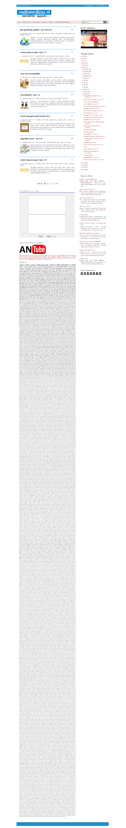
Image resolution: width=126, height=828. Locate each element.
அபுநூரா (28, 333)
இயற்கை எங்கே (38, 549)
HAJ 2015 (71, 464)
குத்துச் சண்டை (52, 413)
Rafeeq (72, 377)
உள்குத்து (53, 569)
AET (60, 376)
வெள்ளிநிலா (73, 452)
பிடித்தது (74, 433)
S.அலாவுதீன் (28, 277)
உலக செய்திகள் (63, 355)
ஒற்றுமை (49, 291)
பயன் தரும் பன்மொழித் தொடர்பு (62, 341)
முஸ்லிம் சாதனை (55, 370)
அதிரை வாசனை (40, 503)
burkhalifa (32, 475)
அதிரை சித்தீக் (72, 283)
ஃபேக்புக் (57, 491)
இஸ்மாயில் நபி (39, 355)
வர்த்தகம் (25, 449)
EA (56, 330)
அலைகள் (49, 523)
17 (72, 116)
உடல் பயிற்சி (67, 561)
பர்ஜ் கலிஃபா (71, 431)
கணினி (21, 324)
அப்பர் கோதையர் (34, 514)
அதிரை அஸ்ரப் (60, 497)
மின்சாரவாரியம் (22, 444)
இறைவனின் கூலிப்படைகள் (63, 553)
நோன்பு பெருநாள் (31, 301)
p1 (38, 277)
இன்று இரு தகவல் (61, 545)
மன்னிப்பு (64, 368)
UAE (70, 313)
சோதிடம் (43, 420)
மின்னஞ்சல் (59, 369)
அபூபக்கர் (49, 512)
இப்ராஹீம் (72, 547)
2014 (62, 312)
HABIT (66, 464)
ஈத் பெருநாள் (23, 335)
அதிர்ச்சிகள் (64, 505)
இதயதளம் (23, 541)
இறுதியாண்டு (48, 552)
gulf (66, 479)
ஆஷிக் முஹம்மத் (22, 395)
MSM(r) (53, 468)
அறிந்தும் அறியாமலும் (61, 391)
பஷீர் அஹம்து (37, 433)
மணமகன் (62, 438)
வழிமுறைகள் (55, 449)
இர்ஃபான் (67, 550)
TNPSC (52, 471)
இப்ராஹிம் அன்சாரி (30, 316)
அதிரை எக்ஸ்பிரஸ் (64, 385)
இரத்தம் (47, 316)
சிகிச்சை (50, 417)
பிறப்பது (52, 434)
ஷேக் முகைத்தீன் (64, 346)
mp (31, 484)
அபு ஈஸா (37, 287)
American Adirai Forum (69, 460)
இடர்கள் (38, 540)
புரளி (41, 342)
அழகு (40, 321)
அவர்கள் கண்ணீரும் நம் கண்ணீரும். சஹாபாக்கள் (52, 527)
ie (34, 277)
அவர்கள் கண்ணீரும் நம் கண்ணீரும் (47, 290)
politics (36, 382)
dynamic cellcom (45, 478)
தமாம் (20, 339)
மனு (73, 439)
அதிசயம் (55, 496)
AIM (39, 347)
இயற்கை (21, 323)
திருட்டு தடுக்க (62, 424)
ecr (56, 478)
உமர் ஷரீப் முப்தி (43, 563)
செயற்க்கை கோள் (64, 418)
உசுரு (39, 561)
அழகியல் (21, 526)
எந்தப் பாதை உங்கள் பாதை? (45, 404)
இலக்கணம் (67, 354)
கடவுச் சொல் (41, 408)
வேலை (28, 302)
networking (67, 381)
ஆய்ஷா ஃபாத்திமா (61, 536)
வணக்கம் (61, 319)
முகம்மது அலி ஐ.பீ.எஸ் (51, 298)
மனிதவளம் (58, 368)
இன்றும (28, 547)
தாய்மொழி (23, 424)
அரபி (33, 333)
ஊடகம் (27, 289)
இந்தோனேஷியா (36, 544)
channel (55, 475)
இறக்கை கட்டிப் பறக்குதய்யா (25, 552)
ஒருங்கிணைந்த (60, 405)
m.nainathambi (24, 483)
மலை (26, 343)
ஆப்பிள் (67, 535)
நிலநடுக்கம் (35, 429)
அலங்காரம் (23, 392)
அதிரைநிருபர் (44, 271)
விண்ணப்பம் (61, 373)
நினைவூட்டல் (64, 427)
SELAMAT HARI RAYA (28, 378)
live (28, 381)
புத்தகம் (21, 319)
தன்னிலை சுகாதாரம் (64, 421)
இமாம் (39, 548)
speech (42, 488)
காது (42, 304)
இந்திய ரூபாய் (61, 543)
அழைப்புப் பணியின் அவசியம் (61, 392)
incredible (57, 481)
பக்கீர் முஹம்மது (67, 430)
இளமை (48, 303)
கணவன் (50, 408)
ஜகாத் (72, 299)
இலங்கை (60, 398)
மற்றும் (53, 328)
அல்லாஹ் (28, 310)
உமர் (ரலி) (29, 563)
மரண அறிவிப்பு (64, 440)
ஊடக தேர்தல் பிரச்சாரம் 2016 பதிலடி (58, 570)
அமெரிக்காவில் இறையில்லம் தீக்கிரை (51, 516)
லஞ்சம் (52, 343)
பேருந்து (74, 436)
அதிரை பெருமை (28, 501)
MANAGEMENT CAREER (59, 466)
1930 (61, 457)
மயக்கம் (56, 440)
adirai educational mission (30, 474)
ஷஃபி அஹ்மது (54, 289)
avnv (25, 348)
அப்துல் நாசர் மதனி (67, 513)
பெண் (49, 342)
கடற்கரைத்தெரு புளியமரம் (31, 408)
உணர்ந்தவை (46, 400)
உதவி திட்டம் (66, 400)
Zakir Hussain (22, 287)
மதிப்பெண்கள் (39, 439)
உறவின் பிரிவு (36, 566)
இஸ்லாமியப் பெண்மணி (57, 303)
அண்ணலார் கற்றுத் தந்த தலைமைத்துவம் (31, 275)
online (67, 484)
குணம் (68, 357)
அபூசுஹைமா (65, 389)
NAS (68, 377)
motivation (55, 381)
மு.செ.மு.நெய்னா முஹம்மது (42, 444)
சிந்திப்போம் (35, 311)
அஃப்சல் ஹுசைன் (66, 383)
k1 (25, 279)
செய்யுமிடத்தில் (22, 420)
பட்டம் (32, 365)
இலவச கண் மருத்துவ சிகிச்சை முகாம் (63, 554)
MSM (61, 266)
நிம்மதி (58, 364)
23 (36, 347)
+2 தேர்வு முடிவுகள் (27, 376)
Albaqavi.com (60, 460)
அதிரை (22, 265)
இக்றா (26, 540)
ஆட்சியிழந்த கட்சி (32, 534)
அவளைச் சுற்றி (71, 527)
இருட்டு (39, 550)
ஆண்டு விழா (71, 534)
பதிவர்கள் (50, 431)
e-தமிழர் (52, 478)
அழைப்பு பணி (61, 526)
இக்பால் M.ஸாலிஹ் (64, 270)
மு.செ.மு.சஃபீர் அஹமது (42, 293)
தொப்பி (21, 364)
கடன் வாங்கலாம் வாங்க (59, 407)
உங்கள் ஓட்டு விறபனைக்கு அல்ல (67, 560)
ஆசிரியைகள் (35, 532)
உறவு (73, 323)
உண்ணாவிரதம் (34, 562)
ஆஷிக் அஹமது (46, 352)
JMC (56, 465)
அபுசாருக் (73, 350)
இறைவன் (40, 398)
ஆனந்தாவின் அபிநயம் (34, 535)
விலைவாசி (71, 345)
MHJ (34, 291)
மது (73, 342)
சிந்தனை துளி (68, 417)
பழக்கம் (72, 341)
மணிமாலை (73, 438)
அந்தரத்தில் (69, 506)
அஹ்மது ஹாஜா (68, 530)
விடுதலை (50, 373)
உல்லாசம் (28, 569)
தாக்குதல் (67, 422)
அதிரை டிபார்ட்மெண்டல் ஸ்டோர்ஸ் (55, 500)
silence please (62, 382)
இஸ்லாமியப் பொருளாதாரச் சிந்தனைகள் (66, 274)
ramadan (50, 382)
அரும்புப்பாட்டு (26, 521)
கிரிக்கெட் (74, 412)
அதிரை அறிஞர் (51, 332)
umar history (58, 320)
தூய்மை (45, 425)
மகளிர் (53, 438)
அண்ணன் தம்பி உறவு (23, 496)
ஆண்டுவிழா (21, 535)
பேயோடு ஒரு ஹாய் (62, 342)
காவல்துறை (47, 412)
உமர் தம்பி (71, 271)
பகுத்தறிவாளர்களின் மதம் (46, 430)
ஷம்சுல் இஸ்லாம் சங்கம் (54, 346)
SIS (54, 470)
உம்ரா (71, 563)
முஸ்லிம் (34, 312)
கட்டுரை (60, 335)
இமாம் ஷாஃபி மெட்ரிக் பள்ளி (39, 303)
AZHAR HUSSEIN (43, 460)
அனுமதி (36, 508)
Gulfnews (61, 464)
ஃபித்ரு (52, 348)
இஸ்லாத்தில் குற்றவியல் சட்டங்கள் (50, 399)
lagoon (67, 482)
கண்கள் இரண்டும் (58, 98)
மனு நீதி (71, 294)
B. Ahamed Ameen (28, 313)
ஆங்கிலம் (58, 333)
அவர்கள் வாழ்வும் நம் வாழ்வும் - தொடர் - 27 (33, 52)
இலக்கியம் (39, 334)
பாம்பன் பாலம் (56, 433)
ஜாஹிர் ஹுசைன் (51, 266)
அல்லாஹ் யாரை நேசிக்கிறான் (30, 525)
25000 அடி (56, 459)
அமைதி (38, 351)
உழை (33, 570)
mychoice (61, 381)
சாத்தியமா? (35, 417)
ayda (66, 474)
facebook (62, 380)
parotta (25, 486)
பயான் (60, 365)
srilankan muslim (49, 488)
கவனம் (26, 411)
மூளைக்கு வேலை (33, 447)
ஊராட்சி (36, 571)
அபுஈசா (68, 350)
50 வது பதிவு (66, 459)
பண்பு (46, 431)
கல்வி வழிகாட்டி (72, 335)
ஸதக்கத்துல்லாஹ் (53, 453)
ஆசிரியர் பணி (39, 394)
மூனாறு (27, 447)
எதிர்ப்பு (44, 335)
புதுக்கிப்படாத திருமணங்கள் (68, 435)
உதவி (54, 236)
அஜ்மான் (43, 493)
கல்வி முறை (57, 409)
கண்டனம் (26, 324)
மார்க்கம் (63, 443)
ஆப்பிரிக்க (62, 535)
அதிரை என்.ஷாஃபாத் (26, 290)
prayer (41, 382)
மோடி (42, 372)
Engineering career (32, 464)
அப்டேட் (74, 512)
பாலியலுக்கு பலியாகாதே (62, 326)
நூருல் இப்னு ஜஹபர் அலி (44, 429)
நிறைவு (20, 341)
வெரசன (61, 452)
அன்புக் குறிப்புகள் (62, 509)
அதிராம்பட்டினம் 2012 (23, 497)
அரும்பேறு (33, 521)
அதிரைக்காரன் (60, 302)
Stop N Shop (35, 471)
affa (51, 378)
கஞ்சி (36, 407)
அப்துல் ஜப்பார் (58, 513)
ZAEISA (42, 302)
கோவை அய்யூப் (29, 338)
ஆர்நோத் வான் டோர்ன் (28, 538)
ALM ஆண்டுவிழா (30, 460)
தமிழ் (61, 279)
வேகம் (44, 374)
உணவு (51, 77)
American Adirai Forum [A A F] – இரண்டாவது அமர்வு (30, 461)
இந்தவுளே (61, 541)
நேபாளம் (68, 429)
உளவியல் (40, 569)
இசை (54, 352)
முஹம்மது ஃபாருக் (23, 295)
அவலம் (65, 527)
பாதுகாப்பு (26, 342)
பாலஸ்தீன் (59, 306)
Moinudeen (59, 468)
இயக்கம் (56, 396)
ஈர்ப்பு (45, 560)
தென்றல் (50, 425)
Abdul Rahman (52, 460)
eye (58, 380)
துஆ (20, 301)
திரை (73, 424)
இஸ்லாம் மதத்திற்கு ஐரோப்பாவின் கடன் (52, 558)
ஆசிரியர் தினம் (34, 286)
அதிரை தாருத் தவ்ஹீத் (34, 279)
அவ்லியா (30, 528)
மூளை (72, 370)
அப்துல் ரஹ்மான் (45, 287)
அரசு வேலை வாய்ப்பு (64, 518)
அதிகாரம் (38, 496)
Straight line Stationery (44, 471)
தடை (33, 317)
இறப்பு (34, 552)
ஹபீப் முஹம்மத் (57, 455)
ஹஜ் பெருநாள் (25, 286)
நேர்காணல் (28, 430)
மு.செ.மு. (66, 369)
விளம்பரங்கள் (35, 452)
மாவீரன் (72, 443)
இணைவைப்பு (73, 540)
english (26, 479)
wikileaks (27, 491)
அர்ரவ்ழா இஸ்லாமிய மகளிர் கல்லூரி (48, 391)
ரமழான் (74, 285)
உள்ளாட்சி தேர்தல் (23, 356)
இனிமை (62, 544)
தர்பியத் (25, 363)
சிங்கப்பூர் (69, 360)
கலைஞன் (45, 409)
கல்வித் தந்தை (42, 357)
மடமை (57, 438)
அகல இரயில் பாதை (64, 348)
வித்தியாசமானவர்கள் (71, 373)
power (61, 486)
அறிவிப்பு (60, 351)
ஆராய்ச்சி (72, 394)
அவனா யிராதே (22, 394)
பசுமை (20, 431)
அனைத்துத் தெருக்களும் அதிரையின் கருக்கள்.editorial (51, 508)
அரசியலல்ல (68, 517)
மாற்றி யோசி (66, 328)
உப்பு (21, 563)
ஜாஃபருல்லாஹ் (22, 421)
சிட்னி (43, 338)
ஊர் (30, 403)
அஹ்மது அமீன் (53, 530)
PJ (19, 470)
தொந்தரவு (72, 425)
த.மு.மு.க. (54, 361)
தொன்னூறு (21, 426)
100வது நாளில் (32, 457)
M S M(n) (23, 466)
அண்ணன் (72, 495)
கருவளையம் (65, 98)
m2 (21, 315)
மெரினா (40, 447)
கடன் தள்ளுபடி (50, 407)
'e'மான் (52, 456)
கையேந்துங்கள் (24, 414)
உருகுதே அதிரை (71, 565)
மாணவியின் (38, 443)
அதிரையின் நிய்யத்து (23, 504)
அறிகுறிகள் (33, 522)
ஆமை (29, 536)
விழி (73, 329)
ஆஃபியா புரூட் (26, 531)
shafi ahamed (37, 348)
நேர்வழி (68, 364)
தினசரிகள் (37, 363)
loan (65, 283)
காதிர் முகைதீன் (58, 357)
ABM (56, 376)
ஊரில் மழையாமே (32, 335)
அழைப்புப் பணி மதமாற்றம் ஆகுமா (59, 287)
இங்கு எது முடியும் (32, 540)
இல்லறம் (36, 556)
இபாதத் (72, 333)
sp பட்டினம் (37, 488)
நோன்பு (61, 285)
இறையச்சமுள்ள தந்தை (23, 553)
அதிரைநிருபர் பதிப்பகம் (24, 297)
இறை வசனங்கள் (56, 552)
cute (33, 380)
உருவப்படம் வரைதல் (46, 402)
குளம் (22, 359)
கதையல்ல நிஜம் (71, 408)
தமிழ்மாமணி (26, 339)
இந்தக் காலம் (47, 541)
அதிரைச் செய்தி (57, 503)
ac (51, 473)
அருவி (54, 521)
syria (40, 332)
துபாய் (67, 279)
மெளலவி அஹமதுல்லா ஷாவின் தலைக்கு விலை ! (35, 116)
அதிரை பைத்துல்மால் (61, 332)
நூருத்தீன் (73, 279)
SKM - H (38, 320)
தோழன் (52, 339)
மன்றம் (52, 440)
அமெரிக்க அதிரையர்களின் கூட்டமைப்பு (34, 516)
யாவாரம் (69, 447)
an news (65, 378)
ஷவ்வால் (35, 453)
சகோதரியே (56, 291)
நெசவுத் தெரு (57, 429)
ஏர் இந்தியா (38, 405)
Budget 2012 (26, 462)
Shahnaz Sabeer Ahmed (61, 313)
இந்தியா (23, 283)
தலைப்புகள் (44, 22)
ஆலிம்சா (56, 538)
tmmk (47, 348)
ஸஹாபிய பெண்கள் (69, 374)
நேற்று (69, 142)
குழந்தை (28, 311)
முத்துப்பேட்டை (22, 370)
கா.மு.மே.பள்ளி (24, 337)
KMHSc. (39, 377)
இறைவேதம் (25, 554)
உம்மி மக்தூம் (65, 563)
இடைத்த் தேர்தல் (59, 540)
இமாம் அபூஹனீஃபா (45, 548)
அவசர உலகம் (33, 527)
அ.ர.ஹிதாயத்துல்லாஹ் (57, 383)
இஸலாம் (63, 556)
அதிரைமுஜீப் (65, 503)
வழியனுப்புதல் (62, 449)
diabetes (42, 380)
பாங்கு (20, 342)
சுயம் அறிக (53, 418)
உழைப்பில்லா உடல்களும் (66, 402)
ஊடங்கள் (27, 571)
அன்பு (57, 509)
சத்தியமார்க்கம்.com (68, 290)
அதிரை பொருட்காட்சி (46, 501)
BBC (62, 461)
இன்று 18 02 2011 (53, 545)
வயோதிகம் (68, 448)
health (25, 481)
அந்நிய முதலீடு (73, 387)
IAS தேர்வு (31, 377)
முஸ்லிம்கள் (44, 446)
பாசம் (46, 326)
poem (54, 302)
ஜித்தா (28, 421)
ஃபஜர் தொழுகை (42, 491)
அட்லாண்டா (51, 495)
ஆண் (50, 534)
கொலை (46, 414)
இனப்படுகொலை (49, 544)
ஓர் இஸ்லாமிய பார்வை (29, 407)
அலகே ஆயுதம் (42, 523)
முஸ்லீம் (49, 446)
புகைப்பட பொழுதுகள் (33, 435)
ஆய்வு (55, 297)
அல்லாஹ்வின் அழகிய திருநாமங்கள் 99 (46, 525)
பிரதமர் (35, 434)
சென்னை (51, 294)
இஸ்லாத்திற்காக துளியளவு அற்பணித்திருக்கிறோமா (40, 323)
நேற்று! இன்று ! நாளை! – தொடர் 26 (31, 138)
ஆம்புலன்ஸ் (21, 352)
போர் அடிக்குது (42, 438)
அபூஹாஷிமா (21, 390)
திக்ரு (28, 424)
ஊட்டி (26, 403)
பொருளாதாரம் (24, 328)
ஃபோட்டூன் (68, 491)
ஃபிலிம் (53, 491)
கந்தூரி (23, 285)
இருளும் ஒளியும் (51, 550)
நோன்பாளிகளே (22, 282)
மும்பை (33, 446)
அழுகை (49, 526)
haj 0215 (70, 479)
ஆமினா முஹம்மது (22, 536)
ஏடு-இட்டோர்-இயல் (60, 281)
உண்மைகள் (28, 34)
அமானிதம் (37, 390)
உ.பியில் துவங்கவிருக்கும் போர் (54, 560)
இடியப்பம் (46, 540)
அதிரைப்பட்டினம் (30, 387)
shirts (22, 488)
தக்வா (60, 325)
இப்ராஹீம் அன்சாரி (40, 316)
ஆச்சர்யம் (49, 532)
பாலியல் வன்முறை (31, 367)
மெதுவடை (21, 372)
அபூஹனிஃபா (68, 512)
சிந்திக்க (28, 291)
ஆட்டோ (59, 394)
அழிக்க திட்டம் (43, 526)
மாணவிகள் (32, 443)
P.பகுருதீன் (49, 142)
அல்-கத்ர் (61, 523)
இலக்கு (31, 554)
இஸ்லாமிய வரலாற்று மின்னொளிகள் (26, 558)
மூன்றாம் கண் (34, 329)
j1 (72, 270)
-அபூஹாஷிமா (27, 347)
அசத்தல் (21, 493)
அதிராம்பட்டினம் (35, 350)
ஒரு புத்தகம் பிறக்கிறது (35, 294)
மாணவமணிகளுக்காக (23, 443)
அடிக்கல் (72, 493)
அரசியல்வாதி (22, 391)
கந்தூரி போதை (62, 316)
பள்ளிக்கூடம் (22, 312)
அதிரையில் (58, 504)
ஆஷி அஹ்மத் (53, 539)
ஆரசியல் (69, 536)
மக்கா (31, 319)
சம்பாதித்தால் (66, 416)
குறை (65, 413)
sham (61, 487)
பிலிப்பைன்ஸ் (69, 434)
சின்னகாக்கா (42, 311)
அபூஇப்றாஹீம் (43, 512)
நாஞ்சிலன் (42, 364)
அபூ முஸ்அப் (57, 389)
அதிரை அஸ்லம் (68, 497)
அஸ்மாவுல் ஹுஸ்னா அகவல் (50, 528)
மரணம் (67, 285)
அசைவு (25, 493)
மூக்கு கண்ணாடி (65, 370)
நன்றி (60, 311)
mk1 (50, 381)
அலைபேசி (38, 392)
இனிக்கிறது (56, 544)
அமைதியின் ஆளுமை (64, 516)
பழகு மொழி (64, 286)
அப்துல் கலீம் (51, 513)
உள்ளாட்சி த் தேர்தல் (70, 569)
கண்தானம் (64, 408)
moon (52, 320)
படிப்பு (40, 289)
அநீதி (67, 387)
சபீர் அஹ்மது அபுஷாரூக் (24, 325)
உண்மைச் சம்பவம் (42, 562)
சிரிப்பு (33, 418)
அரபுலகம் (35, 519)
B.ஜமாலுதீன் (57, 461)
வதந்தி (55, 372)
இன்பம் (36, 545)
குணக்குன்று (44, 413)
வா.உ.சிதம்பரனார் (70, 449)
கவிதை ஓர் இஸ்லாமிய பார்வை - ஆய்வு (50, 286)
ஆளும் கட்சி (71, 538)
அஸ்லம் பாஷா (64, 528)
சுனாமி (22, 361)
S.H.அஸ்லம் (40, 470)
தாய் (64, 325)
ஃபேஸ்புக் (62, 491)
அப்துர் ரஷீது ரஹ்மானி (25, 513)
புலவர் (31, 436)
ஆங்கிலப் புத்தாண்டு (53, 321)
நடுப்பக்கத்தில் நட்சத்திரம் (31, 426)
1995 (48, 376)
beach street (22, 475)
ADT (44, 275)
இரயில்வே (65, 549)
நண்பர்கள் (28, 306)
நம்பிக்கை (72, 339)
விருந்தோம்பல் (30, 374)
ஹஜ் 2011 (38, 455)
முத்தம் (22, 446)
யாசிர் (52, 293)
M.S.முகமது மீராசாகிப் (47, 466)
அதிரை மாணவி (71, 501)
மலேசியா (72, 306)
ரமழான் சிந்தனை (70, 301)
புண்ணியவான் (52, 367)
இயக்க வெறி (71, 548)
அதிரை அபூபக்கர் (52, 497)
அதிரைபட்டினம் (22, 387)
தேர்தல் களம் (61, 425)
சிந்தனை (21, 291)
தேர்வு (67, 425)
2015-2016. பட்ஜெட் (44, 459)
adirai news (40, 474)
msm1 (43, 484)
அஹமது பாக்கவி (72, 528)
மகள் (26, 368)
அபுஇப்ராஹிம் (22, 333)
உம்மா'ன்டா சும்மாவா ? (57, 563)
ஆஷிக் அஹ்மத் (61, 539)
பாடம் (43, 433)
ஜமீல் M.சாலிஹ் (65, 282)
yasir (30, 383)
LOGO (69, 465)
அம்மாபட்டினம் (43, 390)
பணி (42, 431)
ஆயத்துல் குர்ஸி (41, 536)
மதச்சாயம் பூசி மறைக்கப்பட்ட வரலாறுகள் (58, 277)
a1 (31, 274)
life (71, 482)
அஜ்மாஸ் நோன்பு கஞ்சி (51, 493)
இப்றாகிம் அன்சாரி (22, 548)
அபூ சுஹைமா (30, 512)
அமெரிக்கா (42, 297)
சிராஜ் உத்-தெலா (26, 418)
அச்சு (34, 385)
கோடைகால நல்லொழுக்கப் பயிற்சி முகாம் (63, 414)
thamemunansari (28, 490)
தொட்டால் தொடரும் (71, 325)
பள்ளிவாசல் (42, 306)
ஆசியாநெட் (21, 532)
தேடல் (24, 301)
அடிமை (20, 495)
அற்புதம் (74, 391)
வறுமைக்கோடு (32, 449)
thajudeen (21, 490)
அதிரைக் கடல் (49, 503)
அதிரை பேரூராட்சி (36, 501)
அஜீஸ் (39, 493)
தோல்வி (47, 339)
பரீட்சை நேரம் (64, 431)
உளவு (60, 402)
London (74, 465)
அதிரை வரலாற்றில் (23, 503)
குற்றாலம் (74, 357)
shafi (56, 382)
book (70, 378)
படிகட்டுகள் (33, 298)
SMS (23, 299)
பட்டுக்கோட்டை (36, 431)
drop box (38, 478)
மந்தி (59, 439)
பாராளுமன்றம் (22, 367)
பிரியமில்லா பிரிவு (46, 434)
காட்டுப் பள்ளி (60, 411)
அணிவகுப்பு (57, 495)
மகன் (69, 342)
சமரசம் (36, 416)
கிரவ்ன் (74, 316)
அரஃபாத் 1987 (44, 517)
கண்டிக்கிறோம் (57, 408)
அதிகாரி (43, 496)
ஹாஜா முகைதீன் (70, 455)
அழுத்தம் (52, 392)
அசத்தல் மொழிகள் (27, 385)
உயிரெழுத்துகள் (34, 565)
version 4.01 (61, 490)
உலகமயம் (46, 567)
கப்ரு (31, 409)
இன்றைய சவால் (65, 333)
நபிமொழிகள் (66, 311)
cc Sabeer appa (48, 475)
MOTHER (40, 468)
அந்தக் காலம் (62, 506)
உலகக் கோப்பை (39, 567)
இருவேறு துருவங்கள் (60, 550)
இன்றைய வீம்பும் (35, 547)
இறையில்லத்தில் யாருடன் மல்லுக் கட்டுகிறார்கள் (46, 553)
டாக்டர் (48, 361)
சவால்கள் (25, 417)
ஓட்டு (56, 316)
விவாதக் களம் (38, 374)
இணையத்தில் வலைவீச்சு (33, 395)
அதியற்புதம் (61, 496)
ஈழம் (35, 400)
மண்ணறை (42, 328)
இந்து (24, 544)
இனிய (66, 544)
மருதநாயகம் (21, 442)
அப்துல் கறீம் (44, 513)
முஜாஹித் (68, 444)
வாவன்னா (73, 277)
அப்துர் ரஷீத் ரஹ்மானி (36, 513)
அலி (27, 392)
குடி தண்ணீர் (37, 413)
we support (67, 490)
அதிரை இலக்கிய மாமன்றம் (31, 499)
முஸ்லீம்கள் (41, 319)
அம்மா (72, 308)
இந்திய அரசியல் (67, 541)
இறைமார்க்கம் (71, 552)
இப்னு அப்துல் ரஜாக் (46, 279)
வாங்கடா (26, 451)
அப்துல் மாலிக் (66, 308)
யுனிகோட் (32, 281)
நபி (37, 364)
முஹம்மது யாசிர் (63, 298)
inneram (21, 482)
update (51, 490)
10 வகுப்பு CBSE (24, 457)
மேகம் (37, 372)
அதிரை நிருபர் (45, 315)
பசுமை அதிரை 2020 (27, 431)
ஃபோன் (22, 492)
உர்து (31, 566)
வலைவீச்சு (44, 449)
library (24, 381)
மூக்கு (56, 319)
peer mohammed (29, 382)
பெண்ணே (62, 436)
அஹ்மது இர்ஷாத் (27, 303)
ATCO (36, 460)
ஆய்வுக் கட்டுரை (29, 352)
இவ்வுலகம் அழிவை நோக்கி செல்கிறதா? (33, 399)
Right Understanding (30, 470)
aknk (45, 295)
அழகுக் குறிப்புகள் (35, 526)
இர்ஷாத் (53, 354)
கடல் (60, 356)
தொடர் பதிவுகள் (36, 22)
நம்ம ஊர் (65, 426)
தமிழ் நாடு (72, 421)
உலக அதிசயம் (31, 567)
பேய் (75, 367)
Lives (48, 377)
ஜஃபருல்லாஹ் (59, 420)
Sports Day (27, 471)
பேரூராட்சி (28, 293)
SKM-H (47, 308)
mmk (66, 483)
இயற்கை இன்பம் (39, 285)
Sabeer (21, 289)
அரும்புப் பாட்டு (29, 299)
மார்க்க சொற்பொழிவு (40, 369)
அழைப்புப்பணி (71, 392)
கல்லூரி (69, 316)
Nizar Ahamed (63, 469)
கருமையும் (36, 409)
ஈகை (66, 334)
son (33, 488)
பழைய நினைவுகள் (51, 306)
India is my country (38, 465)
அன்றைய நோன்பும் (33, 510)
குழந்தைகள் (60, 324)
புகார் (75, 434)
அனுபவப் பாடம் (30, 508)
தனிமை (72, 338)
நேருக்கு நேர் (21, 430)
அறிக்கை (55, 351)
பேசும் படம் (44, 277)
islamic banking (48, 482)
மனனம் (69, 439)
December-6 (65, 376)
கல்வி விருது (64, 409)
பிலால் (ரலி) (63, 434)
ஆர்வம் (36, 538)
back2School (71, 474)
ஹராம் (20, 376)
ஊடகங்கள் (21, 571)
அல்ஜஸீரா (67, 523)
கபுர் (27, 409)
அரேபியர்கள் (59, 521)
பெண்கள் (24, 281)
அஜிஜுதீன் (21, 350)
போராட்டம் (36, 328)
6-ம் (73, 459)
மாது (44, 443)
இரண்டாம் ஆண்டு (57, 549)
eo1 (49, 33)
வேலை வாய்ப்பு (51, 374)
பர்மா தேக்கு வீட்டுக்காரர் (24, 433)
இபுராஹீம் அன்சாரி (67, 33)
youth (34, 383)
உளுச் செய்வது (46, 569)
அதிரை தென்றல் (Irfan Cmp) (33, 315)
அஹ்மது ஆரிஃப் (51, 333)
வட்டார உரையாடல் (55, 329)
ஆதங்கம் (59, 315)
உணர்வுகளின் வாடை (103, 5)
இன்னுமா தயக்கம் (30, 545)
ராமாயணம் (35, 448)
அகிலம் (66, 492)
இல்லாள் (48, 556)
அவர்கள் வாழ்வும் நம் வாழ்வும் (53, 56)
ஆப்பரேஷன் (56, 535)
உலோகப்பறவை (22, 569)
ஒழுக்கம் (72, 405)
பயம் (57, 365)
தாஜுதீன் (62, 56)
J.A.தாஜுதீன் (50, 465)
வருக (20, 449)
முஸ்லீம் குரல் (54, 446)
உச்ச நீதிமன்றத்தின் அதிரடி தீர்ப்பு (47, 561)
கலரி (41, 409)
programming (67, 486)
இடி (42, 540)
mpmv (35, 484)
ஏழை (43, 405)
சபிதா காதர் (71, 359)
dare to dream (67, 477)
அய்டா (38, 517)
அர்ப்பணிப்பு (26, 522)
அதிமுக (50, 385)
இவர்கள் (21, 399)
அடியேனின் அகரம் (43, 495)
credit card (44, 477)
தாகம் (63, 422)
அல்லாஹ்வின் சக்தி (59, 525)
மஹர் (22, 369)
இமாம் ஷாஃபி (59, 548)
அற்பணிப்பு (36, 523)
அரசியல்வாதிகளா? (46, 518)
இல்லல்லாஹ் (42, 556)
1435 (44, 457)
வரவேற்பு (61, 372)
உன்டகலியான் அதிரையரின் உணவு (62, 562)
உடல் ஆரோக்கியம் (59, 561)
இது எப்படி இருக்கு (30, 541)
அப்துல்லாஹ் (26, 514)
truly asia (42, 490)
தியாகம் (56, 424)
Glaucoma (55, 464)
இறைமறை (64, 552)
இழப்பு (33, 355)
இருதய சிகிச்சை (71, 396)
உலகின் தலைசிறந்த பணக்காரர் (67, 567)
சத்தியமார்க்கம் (48, 304)
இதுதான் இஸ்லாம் (49, 395)
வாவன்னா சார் (44, 451)
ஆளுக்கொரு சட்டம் (64, 538)
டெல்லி (67, 338)
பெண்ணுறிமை (56, 436)
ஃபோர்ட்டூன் (27, 492)
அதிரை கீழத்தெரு (32, 500)
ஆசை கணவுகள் (42, 532)
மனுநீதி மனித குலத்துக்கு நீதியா (26, 440)
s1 (65, 293)
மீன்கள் (28, 444)
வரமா (73, 448)
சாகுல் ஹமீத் (51, 360)
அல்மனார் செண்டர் (45, 392)
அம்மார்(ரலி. (21, 517)
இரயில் (48, 354)
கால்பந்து (23, 311)
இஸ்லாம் (51, 22)
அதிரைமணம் (37, 387)
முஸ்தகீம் (38, 446)
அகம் (57, 348)
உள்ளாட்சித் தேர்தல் (23, 570)
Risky (20, 378)
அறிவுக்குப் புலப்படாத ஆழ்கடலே (25, 523)
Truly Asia (58, 471)
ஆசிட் (33, 394)
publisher (74, 486)
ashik (74, 313)
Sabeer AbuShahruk (35, 295)
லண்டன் (57, 343)
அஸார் (35, 528)
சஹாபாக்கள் (37, 338)
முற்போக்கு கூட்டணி (44, 370)
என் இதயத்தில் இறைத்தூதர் (52, 282)
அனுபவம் (71, 293)
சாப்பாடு (57, 360)
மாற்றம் (38, 343)
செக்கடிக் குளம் (56, 338)
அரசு (27, 391)
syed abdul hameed (59, 488)
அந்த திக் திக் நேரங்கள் (53, 506)
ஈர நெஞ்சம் (36, 560)
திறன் (66, 363)
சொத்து (37, 420)
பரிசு (73, 365)
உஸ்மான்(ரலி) (43, 570)
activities (55, 473)
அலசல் (49, 297)
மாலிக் (27, 307)
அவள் (20, 528)
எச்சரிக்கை (30, 283)
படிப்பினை (21, 365)
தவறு (59, 422)
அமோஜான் (72, 516)
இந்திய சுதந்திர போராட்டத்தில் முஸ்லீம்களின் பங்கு (35, 543)
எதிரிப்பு (70, 403)
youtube (35, 491)
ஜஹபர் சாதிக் (71, 420)
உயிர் (40, 565)
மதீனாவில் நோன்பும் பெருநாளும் (50, 439)
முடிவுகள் (74, 444)
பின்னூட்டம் (23, 434)
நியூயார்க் (70, 427)
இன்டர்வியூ (23, 545)
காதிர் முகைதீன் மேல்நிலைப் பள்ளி (68, 310)
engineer (21, 479)
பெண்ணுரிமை (73, 326)
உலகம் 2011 (54, 402)
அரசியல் (53, 33)
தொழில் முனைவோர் (24, 298)
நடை (57, 339)
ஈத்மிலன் (74, 558)
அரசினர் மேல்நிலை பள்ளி (59, 517)
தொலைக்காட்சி (24, 326)
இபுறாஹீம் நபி (22, 334)
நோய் (73, 364)
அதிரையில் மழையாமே (32, 505)
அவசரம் (72, 351)
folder (43, 479)
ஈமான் (31, 400)
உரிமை (39, 402)
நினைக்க (53, 364)
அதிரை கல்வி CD (54, 499)
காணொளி (34, 289)
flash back (68, 380)
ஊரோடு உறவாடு (43, 571)
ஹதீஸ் (33, 302)
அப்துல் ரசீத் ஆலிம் (29, 390)
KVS (65, 465)
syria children (67, 488)
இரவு (26, 323)
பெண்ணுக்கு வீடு (48, 436)
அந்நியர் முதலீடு (24, 389)
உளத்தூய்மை (34, 569)
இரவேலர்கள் (71, 549)
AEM (33, 320)
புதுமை (20, 436)
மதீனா (36, 368)
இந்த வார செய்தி (39, 541)
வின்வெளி (23, 374)
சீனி (48, 418)
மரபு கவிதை (65, 306)
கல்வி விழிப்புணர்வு (24, 271)
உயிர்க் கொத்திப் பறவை (47, 565)
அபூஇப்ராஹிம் (28, 321)
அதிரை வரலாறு (43, 350)
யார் (43, 343)
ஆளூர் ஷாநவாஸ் (38, 539)
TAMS (66, 347)
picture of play (51, 486)
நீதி (37, 326)
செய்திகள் (72, 418)
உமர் (24, 563)
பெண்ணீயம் (41, 436)
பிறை (31, 342)
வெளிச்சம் (67, 452)
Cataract (59, 462)
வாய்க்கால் (37, 451)
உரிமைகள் (55, 565)
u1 (24, 315)
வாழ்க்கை (63, 329)
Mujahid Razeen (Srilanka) (26, 469)
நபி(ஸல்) (59, 426)
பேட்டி (51, 301)
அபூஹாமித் (72, 389)
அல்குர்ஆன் (21, 310)
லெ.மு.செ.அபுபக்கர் (65, 343)
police (57, 486)
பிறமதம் (57, 434)
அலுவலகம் (32, 392)
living (74, 482)
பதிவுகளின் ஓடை (89, 5)
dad (61, 477)
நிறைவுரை (30, 429)
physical (45, 486)
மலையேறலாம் (32, 343)
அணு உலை (39, 385)
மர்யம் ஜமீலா (28, 442)
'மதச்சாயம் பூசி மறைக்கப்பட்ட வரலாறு (63, 456)
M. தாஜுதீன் (62, 330)
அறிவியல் (35, 321)
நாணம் (42, 427)
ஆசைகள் (50, 394)
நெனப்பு (63, 429)
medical (50, 483)
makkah (41, 483)
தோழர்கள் (26, 364)
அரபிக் (70, 518)
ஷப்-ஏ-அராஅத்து (29, 453)
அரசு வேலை (32, 391)
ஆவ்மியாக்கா (46, 539)
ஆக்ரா (73, 531)
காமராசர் (33, 412)
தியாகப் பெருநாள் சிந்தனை (47, 424)
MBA (68, 466)
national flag (57, 484)
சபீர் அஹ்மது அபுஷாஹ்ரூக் (52, 285)
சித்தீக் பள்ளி (61, 417)
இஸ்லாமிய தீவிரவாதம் (42, 557)
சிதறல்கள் (55, 417)
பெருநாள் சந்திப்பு (68, 367)
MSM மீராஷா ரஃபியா (71, 330)
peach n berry (32, 486)
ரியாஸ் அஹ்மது (42, 448)
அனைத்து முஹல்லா (34, 389)
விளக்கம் (45, 312)
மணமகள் (68, 438)
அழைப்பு (45, 321)
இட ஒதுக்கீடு (60, 352)
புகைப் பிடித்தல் (24, 435)
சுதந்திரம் (49, 338)
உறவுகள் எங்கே (52, 566)
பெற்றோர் (41, 298)
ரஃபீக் (57, 293)
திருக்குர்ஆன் (59, 363)
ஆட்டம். (38, 534)
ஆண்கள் (54, 534)
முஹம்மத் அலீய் (62, 446)
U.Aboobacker (65, 471)
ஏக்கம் (66, 297)
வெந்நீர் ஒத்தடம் (55, 452)
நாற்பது (52, 427)
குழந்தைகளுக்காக (64, 337)
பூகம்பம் (35, 436)
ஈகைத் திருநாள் (72, 334)
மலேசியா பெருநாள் (59, 442)
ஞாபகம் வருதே (34, 421)
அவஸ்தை (25, 528)
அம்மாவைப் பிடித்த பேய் (30, 517)
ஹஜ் (64, 278)
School (68, 470)
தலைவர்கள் (53, 422)
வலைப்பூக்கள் (33, 345)
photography (39, 486)
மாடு (27, 369)
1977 (32, 347)
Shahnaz (37, 378)
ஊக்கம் (30, 356)
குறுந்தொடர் (44, 299)
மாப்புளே (53, 443)
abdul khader (39, 473)
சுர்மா (58, 418)
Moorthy (65, 468)
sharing (65, 487)
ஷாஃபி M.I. (46, 453)
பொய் (22, 368)
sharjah (70, 487)
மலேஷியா (21, 343)
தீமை (27, 425)
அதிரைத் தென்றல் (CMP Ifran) (56, 386)
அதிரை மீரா (71, 332)
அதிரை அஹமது (59, 295)
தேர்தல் (21, 279)
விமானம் (25, 452)
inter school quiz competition (30, 482)
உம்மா (27, 402)
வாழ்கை (44, 345)
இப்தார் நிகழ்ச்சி (58, 547)
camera (25, 380)
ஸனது (60, 453)
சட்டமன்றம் (66, 324)
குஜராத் (26, 413)
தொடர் (57, 294)
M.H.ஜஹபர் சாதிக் (64, 289)
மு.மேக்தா (51, 444)
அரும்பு (70, 519)
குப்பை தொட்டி (59, 413)
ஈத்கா (27, 400)
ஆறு (52, 538)
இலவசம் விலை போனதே (49, 334)
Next (56, 183)
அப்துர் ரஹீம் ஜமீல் (30, 351)
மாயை (58, 443)
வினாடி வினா (22, 302)
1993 (24, 459)
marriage (45, 381)
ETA (69, 462)
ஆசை (45, 394)
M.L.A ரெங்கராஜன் (37, 466)
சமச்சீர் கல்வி (30, 416)
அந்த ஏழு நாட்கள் (43, 506)
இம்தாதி (65, 548)
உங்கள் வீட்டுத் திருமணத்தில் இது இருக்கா (27, 561)
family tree (38, 479)
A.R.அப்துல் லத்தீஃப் (69, 312)
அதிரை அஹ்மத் (51, 275)
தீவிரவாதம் (71, 363)
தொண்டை (54, 311)
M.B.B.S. (29, 466)
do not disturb (49, 380)
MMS (35, 468)
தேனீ (23, 278)
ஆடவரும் (64, 532)
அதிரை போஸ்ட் (56, 501)
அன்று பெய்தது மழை (23, 510)
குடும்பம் (46, 337)
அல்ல (20, 525)
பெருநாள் (46, 289)
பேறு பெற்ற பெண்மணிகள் (63, 275)
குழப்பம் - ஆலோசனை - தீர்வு (36, 359)
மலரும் (69, 368)
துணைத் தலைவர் (33, 425)
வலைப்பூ (38, 449)
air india (55, 378)
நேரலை (72, 429)
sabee (37, 487)
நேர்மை (63, 364)
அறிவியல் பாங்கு (70, 522)
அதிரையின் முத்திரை (46, 387)
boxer (27, 475)
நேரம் (32, 341)
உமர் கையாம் (35, 563)
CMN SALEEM (45, 347)
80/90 (52, 376)
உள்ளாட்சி (62, 569)
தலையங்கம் (42, 422)
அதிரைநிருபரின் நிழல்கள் (69, 386)
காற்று (38, 412)
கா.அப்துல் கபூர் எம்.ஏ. (46, 411)
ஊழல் (52, 316)
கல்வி (63, 271)
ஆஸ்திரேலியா (63, 321)
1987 (20, 459)
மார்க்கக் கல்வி (51, 369)
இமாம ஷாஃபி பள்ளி (32, 548)
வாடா (32, 373)
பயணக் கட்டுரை (50, 365)
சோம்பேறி (48, 420)
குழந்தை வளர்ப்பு (54, 337)
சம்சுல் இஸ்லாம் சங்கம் (29, 360)
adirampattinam (47, 474)
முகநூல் (72, 369)
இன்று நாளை (23, 547)
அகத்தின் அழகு (60, 492)
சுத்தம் (74, 360)
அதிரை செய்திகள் (37, 266)
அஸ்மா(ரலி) (71, 163)
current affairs (56, 477)
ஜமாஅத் (65, 420)
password (21, 382)
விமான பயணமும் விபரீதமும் (64, 451)
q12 (46, 382)
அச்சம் (72, 348)
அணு (63, 495)
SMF (28, 278)
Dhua (62, 347)
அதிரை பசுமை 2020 (29, 386)
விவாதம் (61, 307)
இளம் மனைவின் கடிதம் (55, 556)
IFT (32, 465)
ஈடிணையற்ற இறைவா (66, 558)
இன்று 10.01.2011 (43, 545)
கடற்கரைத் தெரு (25, 304)
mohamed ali (26, 484)
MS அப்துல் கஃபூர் (47, 468)
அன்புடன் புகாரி (71, 509)
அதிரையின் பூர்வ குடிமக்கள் (34, 504)
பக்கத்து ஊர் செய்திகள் (57, 430)
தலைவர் (48, 422)
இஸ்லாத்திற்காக (22, 557)
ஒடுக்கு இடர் (47, 356)
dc (73, 477)
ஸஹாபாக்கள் (52, 312)
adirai (53, 283)
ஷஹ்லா (40, 453)
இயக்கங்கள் (21, 549)
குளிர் (27, 359)
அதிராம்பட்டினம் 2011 (69, 496)
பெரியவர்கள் (68, 436)
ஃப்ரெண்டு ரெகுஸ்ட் (35, 492)
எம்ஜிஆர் (41, 356)
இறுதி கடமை (26, 398)
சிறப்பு (37, 418)
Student (42, 378)
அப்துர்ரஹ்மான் (58, 308)
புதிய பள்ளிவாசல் (48, 435)
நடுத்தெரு (33, 364)
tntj (68, 382)
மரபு (33, 293)
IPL (35, 377)
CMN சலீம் (33, 462)
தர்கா (20, 363)
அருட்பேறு (60, 519)
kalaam (54, 482)
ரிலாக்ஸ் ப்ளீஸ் (50, 448)
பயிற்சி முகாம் (67, 365)
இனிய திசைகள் (72, 544)
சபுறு (26, 416)
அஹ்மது (46, 530)
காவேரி (53, 412)
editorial (59, 283)
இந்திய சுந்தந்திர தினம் (52, 543)
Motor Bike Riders (62, 377)
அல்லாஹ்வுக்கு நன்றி (70, 525)
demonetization (22, 478)
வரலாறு (71, 287)
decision (37, 380)
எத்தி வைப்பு (28, 404)
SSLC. (63, 470)
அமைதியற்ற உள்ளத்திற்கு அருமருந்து (45, 268)
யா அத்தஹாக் (53, 447)
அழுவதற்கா (55, 526)
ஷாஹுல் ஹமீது (23, 270)
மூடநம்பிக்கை (27, 329)
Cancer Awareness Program (49, 462)
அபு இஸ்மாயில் (61, 350)
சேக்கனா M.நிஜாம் (40, 283)
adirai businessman (67, 473)
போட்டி (30, 328)
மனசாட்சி (64, 439)
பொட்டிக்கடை (23, 438)
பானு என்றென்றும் (49, 433)
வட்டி (51, 372)
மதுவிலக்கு (42, 368)
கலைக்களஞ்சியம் (34, 304)
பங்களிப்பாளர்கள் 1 (26, 22)
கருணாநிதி (26, 357)
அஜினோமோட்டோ (32, 493)
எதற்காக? (65, 403)
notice (63, 484)
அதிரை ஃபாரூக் (44, 497)
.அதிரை (74, 456)
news (73, 381)
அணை (67, 495)
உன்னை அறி (73, 562)
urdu (56, 490)
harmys (31, 287)
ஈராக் (41, 560)
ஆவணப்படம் (38, 352)
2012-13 (33, 459)
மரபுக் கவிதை (71, 440)
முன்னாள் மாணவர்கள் (33, 370)
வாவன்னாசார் (43, 373)
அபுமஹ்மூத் (59, 510)
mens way (56, 483)
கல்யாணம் (51, 409)
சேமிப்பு (55, 325)
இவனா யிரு (71, 398)
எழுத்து (20, 405)
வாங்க (27, 373)
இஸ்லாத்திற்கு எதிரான (31, 557)
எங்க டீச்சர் (45, 403)
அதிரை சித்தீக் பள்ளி (42, 500)
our (71, 484)
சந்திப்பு (72, 324)
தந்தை (59, 361)
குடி (64, 357)
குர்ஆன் (53, 324)
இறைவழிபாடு (46, 398)
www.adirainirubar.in (23, 383)
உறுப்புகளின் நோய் (22, 567)
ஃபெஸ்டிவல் (39, 383)
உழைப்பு (37, 570)
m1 (48, 320)
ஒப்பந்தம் (53, 405)
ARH (74, 307)
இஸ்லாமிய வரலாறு (70, 557)
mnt (21, 484)
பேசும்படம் (64, 294)
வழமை (49, 449)
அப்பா (35, 290)
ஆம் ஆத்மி (34, 536)
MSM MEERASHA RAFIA (26, 308)
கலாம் (71, 297)
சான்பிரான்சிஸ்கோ (42, 417)
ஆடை (55, 394)
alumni (60, 378)
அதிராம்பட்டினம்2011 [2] (34, 497)
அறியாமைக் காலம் (46, 522)
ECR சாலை (72, 376)
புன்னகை (36, 342)
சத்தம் (22, 416)
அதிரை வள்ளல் (32, 503)
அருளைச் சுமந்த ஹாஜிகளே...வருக (44, 521)
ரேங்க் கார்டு (57, 448)
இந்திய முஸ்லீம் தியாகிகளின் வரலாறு (63, 395)
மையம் (48, 447)
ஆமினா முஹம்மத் (23, 294)
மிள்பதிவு (61, 77)
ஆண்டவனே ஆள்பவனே (62, 534)
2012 (58, 312)
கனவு (31, 324)
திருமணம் (38, 317)
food (73, 380)
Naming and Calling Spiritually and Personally (48, 469)
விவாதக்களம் (72, 298)
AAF (20, 460)
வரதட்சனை (25, 345)
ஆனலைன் (43, 535)
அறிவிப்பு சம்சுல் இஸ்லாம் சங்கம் (58, 522)
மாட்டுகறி (32, 369)
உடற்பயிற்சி (40, 400)
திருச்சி (37, 339)
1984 (73, 457)
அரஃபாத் (49, 351)
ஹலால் (63, 455)
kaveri (59, 482)
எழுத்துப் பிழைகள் (67, 303)
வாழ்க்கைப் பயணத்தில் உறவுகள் (46, 307)
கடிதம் (49, 335)
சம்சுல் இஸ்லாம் (59, 416)
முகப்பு (18, 22)
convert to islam (28, 477)
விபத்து (56, 307)
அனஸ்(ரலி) (23, 508)
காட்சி (54, 411)
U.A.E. (47, 378)
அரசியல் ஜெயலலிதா (70, 390)
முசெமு (63, 444)
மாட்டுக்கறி (59, 328)
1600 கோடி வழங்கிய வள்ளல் (52, 457)
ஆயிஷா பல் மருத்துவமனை (51, 536)
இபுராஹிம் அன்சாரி (47, 281)
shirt (75, 487)
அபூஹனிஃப (62, 512)
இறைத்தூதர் (60, 354)
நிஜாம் (47, 364)
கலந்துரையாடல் (34, 357)
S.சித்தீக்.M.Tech (47, 470)
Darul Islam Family (55, 347)
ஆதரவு (27, 535)
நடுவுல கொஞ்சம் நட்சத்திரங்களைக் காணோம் (47, 426)
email (66, 478)
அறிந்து (39, 522)
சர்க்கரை (72, 416)
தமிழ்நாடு (21, 422)
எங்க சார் (40, 403)
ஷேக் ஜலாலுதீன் (59, 374)
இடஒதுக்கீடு (71, 321)
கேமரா (72, 337)
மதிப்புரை (32, 439)
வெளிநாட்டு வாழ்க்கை (42, 346)
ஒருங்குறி (67, 405)
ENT (20, 377)
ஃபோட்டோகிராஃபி (47, 383)
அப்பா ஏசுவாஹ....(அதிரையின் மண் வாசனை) (48, 514)
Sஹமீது (74, 282)
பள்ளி (32, 433)
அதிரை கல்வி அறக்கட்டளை (65, 499)
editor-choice (61, 478)
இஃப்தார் (72, 539)
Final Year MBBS (41, 464)
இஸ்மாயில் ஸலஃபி (70, 556)
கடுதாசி (64, 356)
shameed (73, 289)
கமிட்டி (69, 356)
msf (39, 484)
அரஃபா (43, 351)
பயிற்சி (55, 431)
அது (69, 505)
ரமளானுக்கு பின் (28, 448)
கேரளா (74, 413)
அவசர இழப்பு (26, 527)
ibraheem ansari (49, 481)
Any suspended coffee (48, 461)
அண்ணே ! (32, 496)
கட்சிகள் (54, 335)
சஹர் (30, 417)
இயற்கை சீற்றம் (63, 396)
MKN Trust (30, 468)
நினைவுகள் (70, 281)
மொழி (39, 312)
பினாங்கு (38, 367)
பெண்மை (54, 342)
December (64, 462)
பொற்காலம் (30, 438)
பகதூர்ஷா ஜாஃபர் (35, 430)
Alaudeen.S (66, 265)
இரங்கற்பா (45, 549)
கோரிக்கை (21, 338)
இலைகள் (66, 398)
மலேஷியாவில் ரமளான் (69, 442)
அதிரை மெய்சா (39, 273)
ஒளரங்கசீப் (54, 356)
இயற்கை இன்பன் (29, 549)
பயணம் (72, 311)
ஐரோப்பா (48, 405)
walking (72, 382)
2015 (37, 459)
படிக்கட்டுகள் (54, 273)
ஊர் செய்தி (51, 571)
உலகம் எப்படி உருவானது (54, 567)
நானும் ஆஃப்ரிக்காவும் (63, 317)
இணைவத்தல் (66, 540)
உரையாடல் (56, 355)
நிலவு (25, 341)
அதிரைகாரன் (45, 386)
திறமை (20, 425)
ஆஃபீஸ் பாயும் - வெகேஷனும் (35, 531)
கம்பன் (49, 310)
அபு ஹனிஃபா (52, 510)
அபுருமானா (65, 510)
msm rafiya (48, 302)
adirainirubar (30, 332)
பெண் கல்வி (59, 367)
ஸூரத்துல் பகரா (67, 453)
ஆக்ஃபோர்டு (57, 531)
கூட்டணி (69, 413)
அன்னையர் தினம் (43, 509)
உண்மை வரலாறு (53, 400)
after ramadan (60, 474)
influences (72, 481)
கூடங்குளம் (48, 359)
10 (72, 29)
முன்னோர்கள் (27, 446)
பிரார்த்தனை (45, 301)
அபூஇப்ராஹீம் (40, 282)
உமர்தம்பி (49, 563)
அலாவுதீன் (66, 351)
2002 (28, 459)
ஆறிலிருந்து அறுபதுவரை (44, 538)
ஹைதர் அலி (30, 456)
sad (41, 487)
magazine (36, 483)
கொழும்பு (51, 414)
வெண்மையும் (47, 452)
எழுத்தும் (25, 405)
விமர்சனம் (73, 319)
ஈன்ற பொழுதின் (24, 560)
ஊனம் (32, 571)
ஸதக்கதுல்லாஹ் (36, 330)
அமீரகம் (35, 297)
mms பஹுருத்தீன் (72, 483)
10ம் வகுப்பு (39, 457)
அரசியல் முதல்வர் (26, 518)
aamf (71, 347)
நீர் (28, 341)
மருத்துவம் (55, 77)
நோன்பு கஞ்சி (39, 341)
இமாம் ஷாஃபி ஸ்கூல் (31, 334)
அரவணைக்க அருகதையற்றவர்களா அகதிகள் (47, 519)
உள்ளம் (58, 569)
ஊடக (48, 570)
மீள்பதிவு (33, 444)
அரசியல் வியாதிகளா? (36, 518)
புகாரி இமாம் (67, 56)
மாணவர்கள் (21, 307)
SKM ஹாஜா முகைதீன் (39, 308)
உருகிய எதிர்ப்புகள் (62, 565)
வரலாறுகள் (50, 278)
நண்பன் (55, 317)
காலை (42, 412)
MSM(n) (23, 332)
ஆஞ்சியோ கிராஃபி (57, 532)
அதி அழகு (45, 385)
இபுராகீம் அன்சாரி (50, 547)
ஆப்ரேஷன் (72, 535)
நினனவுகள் (57, 427)
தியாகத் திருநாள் (50, 363)
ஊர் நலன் (34, 403)
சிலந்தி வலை (42, 418)
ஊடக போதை (37, 299)
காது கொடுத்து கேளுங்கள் (36, 337)
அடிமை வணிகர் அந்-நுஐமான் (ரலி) (31, 495)
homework (42, 481)
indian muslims (64, 481)
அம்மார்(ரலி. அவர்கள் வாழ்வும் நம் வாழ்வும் (58, 163)
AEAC (20, 313)
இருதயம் (44, 550)
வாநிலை (31, 451)
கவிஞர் (36, 324)
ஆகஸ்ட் (51, 531)
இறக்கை (72, 550)
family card (32, 479)
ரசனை (46, 372)
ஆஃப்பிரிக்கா (45, 531)
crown (35, 274)
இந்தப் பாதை (54, 541)
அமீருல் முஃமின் (22, 516)
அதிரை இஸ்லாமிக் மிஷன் (43, 499)
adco (60, 473)
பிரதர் (40, 434)
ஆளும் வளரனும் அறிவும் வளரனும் (26, 539)
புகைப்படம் (41, 435)
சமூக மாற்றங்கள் (51, 416)
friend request (54, 479)
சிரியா (49, 311)
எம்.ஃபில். (72, 404)
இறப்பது (20, 398)
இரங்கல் (50, 549)
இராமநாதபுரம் (33, 550)
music (52, 484)
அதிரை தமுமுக (67, 500)
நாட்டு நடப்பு (36, 427)
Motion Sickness (72, 468)
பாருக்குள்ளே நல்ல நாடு (65, 433)
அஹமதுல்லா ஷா (52, 119)
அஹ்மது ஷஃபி (60, 530)
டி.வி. (63, 338)
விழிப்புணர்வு (55, 271)
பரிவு (59, 431)
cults (50, 477)
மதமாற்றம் (31, 368)
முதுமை (35, 319)
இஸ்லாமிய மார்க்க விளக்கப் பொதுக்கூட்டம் (56, 557)
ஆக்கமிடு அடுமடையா (65, 531)
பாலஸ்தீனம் (31, 282)
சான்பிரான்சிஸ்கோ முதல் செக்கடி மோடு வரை (41, 325)
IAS (29, 465)
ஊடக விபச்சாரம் (71, 570)
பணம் (36, 365)
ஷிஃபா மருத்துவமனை (25, 320)
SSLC (58, 470)
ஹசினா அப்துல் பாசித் (29, 455)
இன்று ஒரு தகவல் (35, 354)
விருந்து (68, 329)
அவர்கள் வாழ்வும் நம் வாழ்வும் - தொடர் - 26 (33, 160)
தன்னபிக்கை (55, 421)
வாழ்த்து (36, 373)
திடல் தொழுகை (33, 424)
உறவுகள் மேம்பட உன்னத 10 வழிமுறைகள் (65, 566)
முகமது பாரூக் (57, 444)
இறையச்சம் (32, 553)
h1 (38, 281)
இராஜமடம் (21, 550)
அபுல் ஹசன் (71, 510)
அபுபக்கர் (23, 351)
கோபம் (74, 414)
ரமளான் (35, 271)
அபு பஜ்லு (46, 510)
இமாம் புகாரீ (53, 548)
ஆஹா (67, 539)
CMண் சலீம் (39, 462)
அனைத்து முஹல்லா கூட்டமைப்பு (46, 389)
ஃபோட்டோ (74, 491)
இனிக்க (27, 354)
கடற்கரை (67, 407)
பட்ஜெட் (27, 365)
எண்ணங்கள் (59, 403)
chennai (60, 475)
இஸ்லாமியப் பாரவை (39, 558)
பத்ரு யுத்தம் (42, 365)
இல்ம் (32, 556)
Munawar (35, 469)
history (51, 308)
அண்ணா (28, 350)
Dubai (35, 313)
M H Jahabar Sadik (42, 313)
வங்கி (63, 448)
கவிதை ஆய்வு (43, 324)
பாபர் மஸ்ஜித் (52, 326)
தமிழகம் (56, 279)
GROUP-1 (49, 464)
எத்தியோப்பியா (35, 404)
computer (21, 477)
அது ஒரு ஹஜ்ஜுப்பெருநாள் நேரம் (31, 506)
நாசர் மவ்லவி (32, 326)
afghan (53, 474)
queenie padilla (24, 487)
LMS (37, 302)
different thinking (31, 478)
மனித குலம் (61, 301)
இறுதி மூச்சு (40, 552)
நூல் (52, 429)
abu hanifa (46, 473)
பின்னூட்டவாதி (30, 434)
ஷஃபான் (22, 453)
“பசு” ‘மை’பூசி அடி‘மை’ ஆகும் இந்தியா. (42, 456)
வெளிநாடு (33, 346)
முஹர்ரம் (68, 446)
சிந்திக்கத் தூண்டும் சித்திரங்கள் (56, 299)
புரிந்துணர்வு (26, 436)
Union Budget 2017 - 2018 (29, 473)
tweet (47, 490)
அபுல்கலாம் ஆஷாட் (23, 512)
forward (48, 479)
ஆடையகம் (73, 532)
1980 (69, 457)
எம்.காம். (35, 356)
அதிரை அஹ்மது (45, 77)
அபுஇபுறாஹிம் (34, 270)
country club (37, 477)
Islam (45, 465)
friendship (61, 479)
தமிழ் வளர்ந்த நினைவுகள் (68, 361)
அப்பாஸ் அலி (61, 514)
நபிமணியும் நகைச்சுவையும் (48, 270)
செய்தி (55, 304)
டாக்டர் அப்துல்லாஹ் (43, 421)
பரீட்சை (39, 301)
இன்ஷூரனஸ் (42, 547)
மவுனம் (74, 368)
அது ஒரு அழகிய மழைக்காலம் (58, 387)
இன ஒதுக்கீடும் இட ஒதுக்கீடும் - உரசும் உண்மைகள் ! (36, 30)
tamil (73, 488)
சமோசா (21, 360)
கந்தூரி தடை (22, 409)
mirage (61, 483)
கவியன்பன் (70, 278)
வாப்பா (39, 345)
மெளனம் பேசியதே (30, 372)
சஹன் (45, 360)
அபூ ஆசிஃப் (68, 302)
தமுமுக (32, 339)
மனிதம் (52, 368)
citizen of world (67, 475)
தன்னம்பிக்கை (70, 304)
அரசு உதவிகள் (55, 518)
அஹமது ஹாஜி (32, 530)
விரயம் (30, 452)
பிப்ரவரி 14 (44, 367)
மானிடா (48, 443)
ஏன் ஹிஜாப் (31, 405)
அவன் (39, 527)
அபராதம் (40, 510)
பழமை (41, 326)
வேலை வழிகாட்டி (27, 330)
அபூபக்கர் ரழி (55, 512)
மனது (48, 368)
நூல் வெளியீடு (35, 306)
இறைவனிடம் (33, 398)
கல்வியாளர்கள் (56, 310)
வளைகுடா (67, 319)
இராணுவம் (27, 550)
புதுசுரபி (71, 286)
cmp (29, 380)
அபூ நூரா (37, 512)
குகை (22, 413)
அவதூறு (44, 333)
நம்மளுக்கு (70, 426)
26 (72, 138)
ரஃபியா (40, 329)
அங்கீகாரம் (72, 492)
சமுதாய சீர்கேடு (43, 416)
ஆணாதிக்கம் (65, 394)
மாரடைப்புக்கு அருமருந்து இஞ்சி (30, 73)
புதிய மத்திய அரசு (57, 435)
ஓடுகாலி (21, 407)
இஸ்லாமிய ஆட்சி (48, 355)
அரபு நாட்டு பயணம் (27, 519)
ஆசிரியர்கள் (28, 532)
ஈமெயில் (30, 560)
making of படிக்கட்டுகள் (36, 381)
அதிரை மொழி (38, 386)
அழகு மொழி (27, 526)
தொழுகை (21, 306)
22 (72, 94)
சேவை (33, 420)
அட (59, 493)
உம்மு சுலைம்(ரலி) (33, 402)
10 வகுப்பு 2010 (42, 376)
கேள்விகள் (54, 359)
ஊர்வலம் (39, 335)
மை (44, 447)
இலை (28, 556)
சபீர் (68, 266)
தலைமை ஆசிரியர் (34, 422)
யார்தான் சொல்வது (62, 447)
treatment (36, 490)
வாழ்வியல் (65, 345)
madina (30, 483)
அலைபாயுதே (55, 523)
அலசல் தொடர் (52, 315)
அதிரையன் (72, 503)
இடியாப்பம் (52, 540)
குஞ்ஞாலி (31, 413)
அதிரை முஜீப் (35, 278)
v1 (44, 332)
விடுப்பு (55, 373)
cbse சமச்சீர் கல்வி (40, 475)
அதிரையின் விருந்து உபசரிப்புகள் (48, 504)
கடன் (60, 290)
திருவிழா (68, 424)
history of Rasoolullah (33, 481)
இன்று (62, 142)
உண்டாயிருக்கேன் (26, 562)
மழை (48, 283)
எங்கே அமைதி (52, 403)
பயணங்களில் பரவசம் (48, 341)
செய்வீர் (28, 420)
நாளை (65, 142)
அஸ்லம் (58, 528)
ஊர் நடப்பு (57, 571)
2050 (51, 459)
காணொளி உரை (68, 411)
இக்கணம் (21, 540)
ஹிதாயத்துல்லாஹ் (22, 456)
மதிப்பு (28, 439)
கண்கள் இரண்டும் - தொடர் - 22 (30, 95)
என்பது (67, 404)
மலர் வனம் (50, 442)
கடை (46, 408)
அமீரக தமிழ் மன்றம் (70, 514)
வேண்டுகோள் (68, 307)
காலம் (49, 324)
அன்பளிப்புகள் (51, 509)
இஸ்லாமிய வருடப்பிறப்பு (64, 399)
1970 (65, 457)
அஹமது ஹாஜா (24, 530)
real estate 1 (31, 487)
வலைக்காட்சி (68, 372)
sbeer (45, 487)
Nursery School (71, 469)
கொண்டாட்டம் (40, 414)
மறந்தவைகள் (36, 442)
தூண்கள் (40, 425)
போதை (26, 319)
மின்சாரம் (29, 312)
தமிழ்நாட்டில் (27, 422)
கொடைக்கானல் (62, 359)
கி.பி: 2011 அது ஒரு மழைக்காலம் (63, 412)
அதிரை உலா (56, 385)
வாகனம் (21, 451)
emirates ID (71, 478)
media (46, 483)
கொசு (29, 414)
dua (55, 380)
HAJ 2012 (25, 377)
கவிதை (33, 265)
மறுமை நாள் (43, 442)
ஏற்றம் (74, 303)
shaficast (56, 487)
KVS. (44, 377)
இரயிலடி (43, 354)
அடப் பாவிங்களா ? (65, 493)
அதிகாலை (49, 496)
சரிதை (45, 294)
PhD (23, 470)
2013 (43, 330)
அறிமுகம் (69, 391)
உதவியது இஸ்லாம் (50, 562)
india (20, 381)
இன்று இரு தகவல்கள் (71, 545)
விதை (56, 451)
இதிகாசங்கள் (66, 315)
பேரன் (56, 301)
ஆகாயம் (29, 394)
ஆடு (69, 532)
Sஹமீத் (43, 320)
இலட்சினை (52, 554)
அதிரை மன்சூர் (50, 98)
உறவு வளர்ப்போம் (44, 566)
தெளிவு (55, 425)
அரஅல (50, 517)
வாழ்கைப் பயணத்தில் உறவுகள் (54, 345)
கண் (45, 310)
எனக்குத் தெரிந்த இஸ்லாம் (58, 404)
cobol (73, 475)
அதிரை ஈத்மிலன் (66, 320)
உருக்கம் (20, 566)
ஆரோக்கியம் (41, 291)
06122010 (35, 376)
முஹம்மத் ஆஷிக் (49, 319)
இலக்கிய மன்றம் (54, 398)
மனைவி (48, 328)
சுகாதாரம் (67, 299)
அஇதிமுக (53, 492)
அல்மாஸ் (72, 523)
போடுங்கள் (36, 438)
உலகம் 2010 (71, 355)
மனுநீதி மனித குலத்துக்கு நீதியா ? (42, 440)
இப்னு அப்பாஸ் (66, 547)
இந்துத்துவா (29, 544)
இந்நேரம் (43, 544)
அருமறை (65, 519)
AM (62, 293)
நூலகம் (72, 317)
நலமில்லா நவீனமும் (29, 427)
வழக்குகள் (58, 278)
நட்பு (50, 317)
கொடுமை (34, 414)
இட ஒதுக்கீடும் (59, 33)
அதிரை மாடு (63, 501)
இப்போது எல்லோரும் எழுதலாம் (40, 396)
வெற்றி (20, 330)
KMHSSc (60, 465)
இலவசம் (28, 355)
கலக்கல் (65, 335)
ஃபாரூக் (48, 491)
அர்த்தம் (37, 391)
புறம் (45, 342)
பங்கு (73, 430)
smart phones (27, 488)
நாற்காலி (47, 427)
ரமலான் (47, 343)
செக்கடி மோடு (29, 361)
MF (25, 468)
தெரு (42, 339)
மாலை (68, 443)
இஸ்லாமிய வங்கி (59, 334)
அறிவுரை (38, 333)
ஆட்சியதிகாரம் (24, 534)
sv (43, 348)
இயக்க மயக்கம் (50, 396)
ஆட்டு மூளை (44, 534)
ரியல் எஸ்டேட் (47, 329)
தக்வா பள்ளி (62, 304)
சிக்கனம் (63, 360)
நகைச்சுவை (44, 317)
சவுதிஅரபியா (39, 360)
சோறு (53, 420)
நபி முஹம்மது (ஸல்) (64, 339)
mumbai (47, 484)
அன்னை (65, 508)
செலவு (35, 361)
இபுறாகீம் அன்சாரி (28, 396)
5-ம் (61, 459)
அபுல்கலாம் (30, 285)
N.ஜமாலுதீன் (52, 313)
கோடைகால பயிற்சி (25, 317)
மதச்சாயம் (23, 439)
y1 (31, 491)
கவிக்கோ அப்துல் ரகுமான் (35, 411)
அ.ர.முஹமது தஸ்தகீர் (45, 492)
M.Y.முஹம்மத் (53, 377)
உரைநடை (26, 566)
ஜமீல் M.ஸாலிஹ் (42, 361)
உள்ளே (30, 570)
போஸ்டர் (48, 438)
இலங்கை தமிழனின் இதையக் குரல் (41, 554)
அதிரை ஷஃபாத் (69, 295)
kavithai (51, 295)
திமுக (43, 363)
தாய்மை (31, 363)
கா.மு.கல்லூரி (50, 357)
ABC (24, 460)
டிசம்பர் (50, 421)
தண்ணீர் (64, 291)
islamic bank (40, 482)
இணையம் (42, 395)
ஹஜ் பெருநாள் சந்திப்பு (47, 455)
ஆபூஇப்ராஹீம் (49, 535)
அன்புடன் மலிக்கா (52, 350)
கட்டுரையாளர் (39, 310)
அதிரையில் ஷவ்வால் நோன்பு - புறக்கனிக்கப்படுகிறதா (49, 505)
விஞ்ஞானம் (51, 451)
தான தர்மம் (73, 422)
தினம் (39, 424)
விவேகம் (41, 452)
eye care (30, 348)
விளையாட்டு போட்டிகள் (24, 346)
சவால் (20, 417)
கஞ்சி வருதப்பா (42, 407)
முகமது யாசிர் (34, 307)
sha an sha (50, 487)
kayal (63, 482)
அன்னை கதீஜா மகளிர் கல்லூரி (32, 509)
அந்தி (74, 506)
